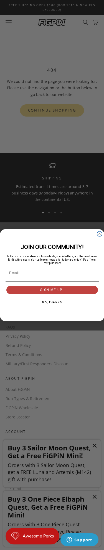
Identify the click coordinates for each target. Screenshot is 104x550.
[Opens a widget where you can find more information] (79, 540)
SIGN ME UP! (52, 290)
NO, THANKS (52, 302)
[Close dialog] (99, 233)
